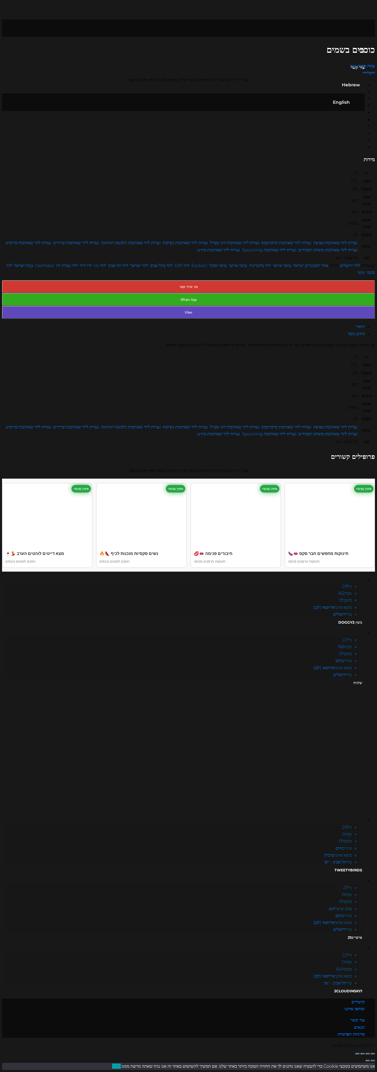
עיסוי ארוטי (282, 265)
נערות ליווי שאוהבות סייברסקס (286, 242)
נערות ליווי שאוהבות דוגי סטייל (235, 242)
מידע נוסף (356, 333)
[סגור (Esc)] (373, 1054)
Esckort (199, 265)
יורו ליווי (86, 265)
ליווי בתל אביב (161, 265)
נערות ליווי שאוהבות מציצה (335, 242)
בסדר (116, 1066)
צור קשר (358, 1020)
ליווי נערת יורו (67, 265)
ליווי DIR (182, 265)
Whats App (189, 300)
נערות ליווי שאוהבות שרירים (76, 242)
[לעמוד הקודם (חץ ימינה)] (373, 1060)
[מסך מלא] (363, 1054)
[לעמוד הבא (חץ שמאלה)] (368, 1060)
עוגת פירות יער (362, 65)
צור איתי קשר (188, 287)
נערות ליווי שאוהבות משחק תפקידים (328, 249)
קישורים (358, 1001)
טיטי (361, 272)
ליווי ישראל (139, 265)
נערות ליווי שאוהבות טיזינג (218, 249)
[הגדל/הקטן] (357, 1054)
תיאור (360, 326)
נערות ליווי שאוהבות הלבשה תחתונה (131, 242)
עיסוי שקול (218, 265)
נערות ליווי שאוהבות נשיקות (185, 242)
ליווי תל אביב (118, 265)
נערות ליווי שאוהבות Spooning (269, 249)
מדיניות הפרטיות (351, 1034)
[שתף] (368, 1054)
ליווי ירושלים (350, 265)
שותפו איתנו (354, 1008)
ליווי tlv (100, 265)
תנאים (359, 1027)
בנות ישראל (23, 265)
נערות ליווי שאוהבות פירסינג (28, 242)
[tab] (183, 326)
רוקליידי (368, 72)
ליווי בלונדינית (260, 265)
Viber (188, 312)
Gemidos (44, 265)
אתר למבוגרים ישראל (310, 265)
